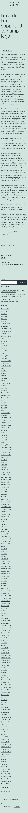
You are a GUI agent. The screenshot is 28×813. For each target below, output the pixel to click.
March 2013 (4, 351)
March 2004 (5, 618)
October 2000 (5, 719)
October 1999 (5, 749)
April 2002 (4, 675)
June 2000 (4, 729)
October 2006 (5, 541)
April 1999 (4, 764)
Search (3, 279)
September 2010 (6, 425)
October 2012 (5, 363)
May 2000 (4, 732)
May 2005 (4, 583)
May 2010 (4, 435)
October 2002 (5, 660)
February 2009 (5, 472)
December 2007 (6, 507)
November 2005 (6, 568)
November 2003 (6, 628)
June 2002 (4, 670)
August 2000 (5, 724)
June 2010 (4, 432)
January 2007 (5, 534)
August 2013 (5, 338)
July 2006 (4, 549)
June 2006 (4, 551)
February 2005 (5, 591)
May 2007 (4, 524)
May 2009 (4, 464)
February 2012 (5, 383)
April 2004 (4, 615)
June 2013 (4, 343)
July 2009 (4, 460)
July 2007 (4, 519)
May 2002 (4, 672)
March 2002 (4, 677)
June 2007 (4, 521)
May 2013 (4, 346)
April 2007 (4, 526)
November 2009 (6, 450)
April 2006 (4, 556)
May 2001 (4, 702)
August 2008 (5, 487)
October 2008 (5, 482)
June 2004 (4, 610)
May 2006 (4, 554)
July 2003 (4, 638)
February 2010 (5, 442)
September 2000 (6, 722)
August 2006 (5, 546)
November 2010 (6, 420)
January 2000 (5, 742)
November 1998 (6, 776)
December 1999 (6, 744)
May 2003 (4, 643)
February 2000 (5, 739)
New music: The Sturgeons (9, 299)
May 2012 (4, 375)
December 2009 (6, 447)
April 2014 (4, 319)
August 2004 (5, 606)
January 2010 (5, 445)
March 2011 (4, 410)
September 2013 (6, 336)
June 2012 (4, 373)
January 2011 (5, 415)
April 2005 (4, 586)
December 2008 (6, 477)
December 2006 (6, 536)
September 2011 (6, 395)
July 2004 (4, 608)
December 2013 (6, 328)
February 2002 (5, 680)
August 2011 (4, 398)
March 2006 (4, 558)
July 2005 (4, 578)
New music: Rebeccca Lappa (10, 301)
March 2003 (4, 648)
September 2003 (6, 633)
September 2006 (6, 544)
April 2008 (4, 497)
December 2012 (6, 358)
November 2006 (6, 539)
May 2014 (4, 316)
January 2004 (5, 623)
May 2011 (4, 405)
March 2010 (4, 440)
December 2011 (5, 388)
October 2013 (5, 333)
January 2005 (5, 593)
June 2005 (4, 581)
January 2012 (5, 385)
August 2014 (5, 309)
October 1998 (5, 779)
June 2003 (4, 640)
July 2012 (4, 370)
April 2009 (4, 467)
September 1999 (6, 751)
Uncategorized (5, 791)
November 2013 (6, 331)
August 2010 (5, 427)
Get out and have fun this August (11, 296)
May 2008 (4, 494)
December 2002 (6, 655)
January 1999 (5, 771)
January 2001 (5, 712)
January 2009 (5, 474)
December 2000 (6, 714)
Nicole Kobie (7, 51)
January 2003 (5, 652)
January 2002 (5, 682)
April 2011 (4, 408)
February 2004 (5, 620)
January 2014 (5, 326)
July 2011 (4, 400)
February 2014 (5, 323)
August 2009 (5, 457)
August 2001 (5, 695)
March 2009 (4, 469)
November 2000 (6, 717)
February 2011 (5, 413)
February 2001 (5, 709)
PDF (2, 803)
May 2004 (4, 613)
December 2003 (6, 625)
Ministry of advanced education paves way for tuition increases (12, 291)
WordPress (17, 806)
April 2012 (4, 378)
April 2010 (4, 437)
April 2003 (4, 645)
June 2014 (4, 314)
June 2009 (4, 462)
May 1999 (4, 761)
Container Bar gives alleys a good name (13, 294)
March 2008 (4, 499)
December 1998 (6, 774)
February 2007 (5, 531)
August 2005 (5, 576)
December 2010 (6, 417)
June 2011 (4, 403)
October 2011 (5, 393)
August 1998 (5, 784)
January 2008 (5, 504)
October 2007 (5, 511)
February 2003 (5, 650)
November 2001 (6, 687)
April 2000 (4, 734)
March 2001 (4, 707)
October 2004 (5, 601)
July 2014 (4, 311)
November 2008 (6, 479)
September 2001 (6, 692)
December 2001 (6, 685)
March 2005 (4, 588)
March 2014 (4, 321)
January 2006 (5, 563)
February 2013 (5, 353)
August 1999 (5, 754)
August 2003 (5, 635)
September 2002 (6, 662)
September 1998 (6, 781)
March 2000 (4, 737)
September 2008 (6, 484)
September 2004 (6, 603)
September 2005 (6, 573)
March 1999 (4, 766)
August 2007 (5, 516)
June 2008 (4, 492)
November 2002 (6, 657)
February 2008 (5, 502)
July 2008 (4, 489)
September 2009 (6, 455)
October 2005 (5, 571)
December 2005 (6, 566)
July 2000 (4, 727)
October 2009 (5, 452)
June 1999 (4, 759)
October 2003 (5, 630)
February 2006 (5, 561)
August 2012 (5, 368)
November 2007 (6, 509)
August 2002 (5, 665)
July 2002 (4, 667)
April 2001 (4, 704)
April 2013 (4, 348)
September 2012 (6, 365)
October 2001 (5, 690)
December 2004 (6, 596)
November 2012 (6, 361)
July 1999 (4, 756)
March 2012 (4, 380)
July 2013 (4, 341)
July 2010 (4, 430)
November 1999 (6, 747)
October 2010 (5, 422)
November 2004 (6, 598)
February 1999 (5, 769)
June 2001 (4, 700)
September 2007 (6, 514)
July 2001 (4, 697)
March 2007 (4, 529)
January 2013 (5, 356)
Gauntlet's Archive (10, 800)
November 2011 (6, 390)
